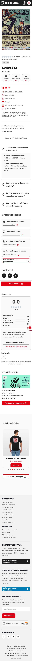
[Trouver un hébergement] (4, 222)
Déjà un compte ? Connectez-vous (16, 347)
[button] (29, 3)
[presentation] (9, 469)
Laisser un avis (25, 57)
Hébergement (16, 78)
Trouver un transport (13, 231)
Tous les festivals (7, 502)
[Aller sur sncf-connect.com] (22, 235)
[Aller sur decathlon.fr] (18, 245)
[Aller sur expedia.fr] (17, 225)
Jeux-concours (7, 517)
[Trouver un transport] (4, 232)
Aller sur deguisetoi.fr (9, 255)
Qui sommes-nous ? (8, 522)
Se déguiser (26, 78)
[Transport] (6, 76)
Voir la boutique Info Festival (14, 105)
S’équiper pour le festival (15, 241)
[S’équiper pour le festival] (4, 241)
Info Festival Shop (7, 507)
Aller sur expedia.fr (9, 225)
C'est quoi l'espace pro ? (9, 530)
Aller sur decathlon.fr (9, 245)
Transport (6, 78)
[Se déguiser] (26, 76)
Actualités (5, 520)
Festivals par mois (7, 510)
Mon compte (6, 532)
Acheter (16, 452)
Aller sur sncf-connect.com (11, 235)
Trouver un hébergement (15, 222)
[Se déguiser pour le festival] (4, 251)
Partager (7, 102)
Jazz (5, 377)
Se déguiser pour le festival (16, 251)
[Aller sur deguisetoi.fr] (18, 255)
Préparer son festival (8, 505)
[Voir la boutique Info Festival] (3, 106)
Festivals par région (8, 515)
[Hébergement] (16, 76)
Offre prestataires (7, 535)
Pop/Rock (5, 63)
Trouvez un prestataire (9, 537)
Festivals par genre (8, 512)
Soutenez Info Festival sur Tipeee (16, 138)
